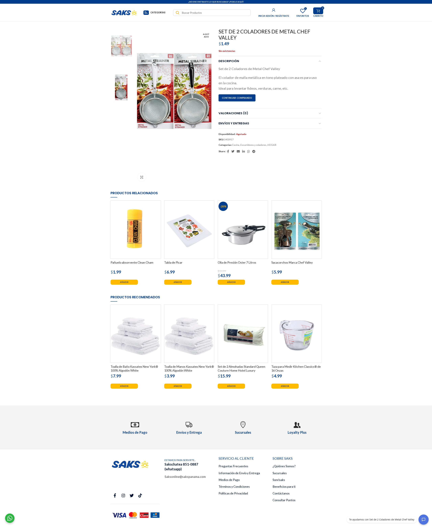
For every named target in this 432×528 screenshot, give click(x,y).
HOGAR (271, 145)
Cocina (235, 145)
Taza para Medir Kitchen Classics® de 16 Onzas (296, 368)
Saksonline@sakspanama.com (185, 477)
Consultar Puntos (284, 500)
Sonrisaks (279, 480)
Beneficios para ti (284, 486)
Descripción (229, 61)
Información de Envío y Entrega (239, 473)
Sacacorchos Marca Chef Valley (292, 262)
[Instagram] (123, 496)
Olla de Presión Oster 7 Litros (237, 262)
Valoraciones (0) (233, 113)
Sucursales (280, 473)
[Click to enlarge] (142, 177)
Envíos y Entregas (234, 123)
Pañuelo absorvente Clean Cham (132, 262)
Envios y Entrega (189, 432)
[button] (124, 282)
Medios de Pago (229, 480)
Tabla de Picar (173, 262)
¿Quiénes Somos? (284, 466)
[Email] (238, 151)
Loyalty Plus (297, 432)
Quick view (158, 206)
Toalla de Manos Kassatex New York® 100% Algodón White (189, 368)
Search (177, 12)
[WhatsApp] (248, 151)
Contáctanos (281, 493)
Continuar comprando (237, 98)
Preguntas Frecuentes (233, 466)
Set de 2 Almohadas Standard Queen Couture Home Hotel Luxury (241, 368)
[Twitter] (233, 151)
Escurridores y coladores (253, 145)
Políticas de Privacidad (233, 493)
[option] (121, 44)
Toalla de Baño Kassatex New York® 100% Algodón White (134, 368)
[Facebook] (228, 151)
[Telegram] (253, 151)
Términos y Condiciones (234, 486)
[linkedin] (243, 151)
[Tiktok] (140, 496)
